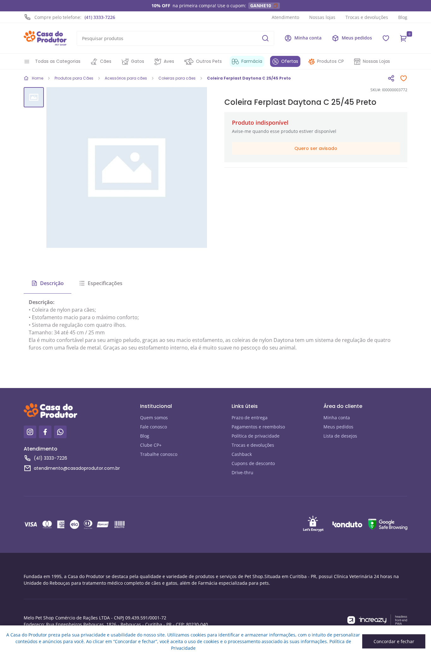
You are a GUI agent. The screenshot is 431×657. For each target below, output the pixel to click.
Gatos (137, 61)
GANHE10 (260, 6)
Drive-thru (242, 472)
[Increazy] (377, 620)
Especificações (105, 283)
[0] (403, 38)
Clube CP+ (151, 445)
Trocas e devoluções (366, 17)
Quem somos (154, 418)
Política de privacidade (256, 436)
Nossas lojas (322, 17)
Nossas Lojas (376, 61)
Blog (402, 17)
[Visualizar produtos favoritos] (386, 38)
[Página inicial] (45, 38)
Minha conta (336, 418)
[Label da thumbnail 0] (34, 97)
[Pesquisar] (265, 38)
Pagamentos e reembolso (258, 427)
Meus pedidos (338, 427)
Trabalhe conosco (158, 454)
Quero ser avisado (315, 148)
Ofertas (289, 61)
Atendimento (285, 17)
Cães (105, 61)
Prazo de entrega (250, 418)
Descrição (52, 283)
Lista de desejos (340, 436)
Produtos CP (330, 61)
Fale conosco (153, 427)
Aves (169, 61)
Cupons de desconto (253, 463)
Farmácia (251, 61)
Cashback (242, 454)
